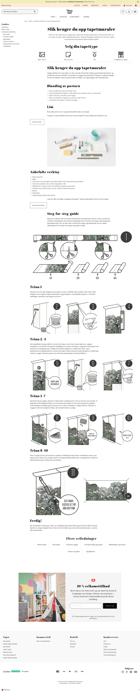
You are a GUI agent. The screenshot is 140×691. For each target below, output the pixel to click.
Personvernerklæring (110, 652)
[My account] (129, 11)
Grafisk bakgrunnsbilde (10, 644)
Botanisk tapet (7, 652)
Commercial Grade (121, 60)
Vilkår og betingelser (110, 649)
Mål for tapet (41, 545)
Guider (104, 5)
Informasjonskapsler (110, 655)
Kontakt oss (107, 644)
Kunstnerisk (6, 646)
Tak (94, 60)
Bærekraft (95, 5)
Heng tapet (6, 39)
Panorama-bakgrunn (9, 655)
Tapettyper (5, 27)
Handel (85, 5)
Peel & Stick (68, 60)
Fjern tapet (56, 545)
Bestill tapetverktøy (38, 205)
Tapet (53, 17)
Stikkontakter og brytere (117, 545)
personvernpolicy (104, 616)
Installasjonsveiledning (39, 21)
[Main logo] (70, 11)
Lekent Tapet (7, 649)
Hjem (25, 21)
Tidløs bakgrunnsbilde (10, 658)
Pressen (72, 646)
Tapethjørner (90, 551)
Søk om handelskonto (43, 641)
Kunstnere (74, 17)
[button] (135, 5)
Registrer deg (110, 606)
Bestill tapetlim (37, 122)
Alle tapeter (6, 641)
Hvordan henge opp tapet (93, 545)
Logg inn (128, 5)
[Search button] (34, 11)
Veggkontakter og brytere (11, 44)
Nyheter (63, 17)
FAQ (105, 641)
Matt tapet (42, 60)
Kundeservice (115, 5)
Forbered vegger (72, 545)
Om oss (77, 5)
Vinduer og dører (74, 551)
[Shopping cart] (135, 11)
